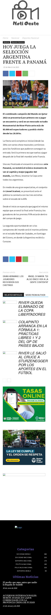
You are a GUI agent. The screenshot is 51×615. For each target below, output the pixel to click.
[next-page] (9, 380)
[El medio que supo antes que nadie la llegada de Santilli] (43, 585)
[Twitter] (12, 73)
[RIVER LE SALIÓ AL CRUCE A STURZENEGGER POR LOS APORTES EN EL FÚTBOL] (10, 356)
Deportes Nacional (30, 37)
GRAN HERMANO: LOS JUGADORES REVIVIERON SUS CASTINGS (13, 280)
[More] (32, 73)
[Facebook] (5, 73)
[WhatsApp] (25, 73)
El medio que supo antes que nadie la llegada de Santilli (20, 583)
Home (5, 37)
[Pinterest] (19, 73)
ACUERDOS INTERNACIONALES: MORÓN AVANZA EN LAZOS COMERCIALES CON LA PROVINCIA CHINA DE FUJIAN (20, 599)
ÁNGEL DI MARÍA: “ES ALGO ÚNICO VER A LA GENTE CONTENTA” (37, 279)
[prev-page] (4, 380)
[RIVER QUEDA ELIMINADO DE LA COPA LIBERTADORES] (10, 305)
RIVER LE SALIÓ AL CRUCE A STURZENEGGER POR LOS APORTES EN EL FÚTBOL (33, 362)
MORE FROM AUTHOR (35, 295)
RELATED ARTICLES (13, 295)
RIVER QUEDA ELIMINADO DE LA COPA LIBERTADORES (31, 308)
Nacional (15, 37)
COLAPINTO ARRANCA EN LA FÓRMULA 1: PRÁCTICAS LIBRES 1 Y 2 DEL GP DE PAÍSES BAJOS (32, 333)
